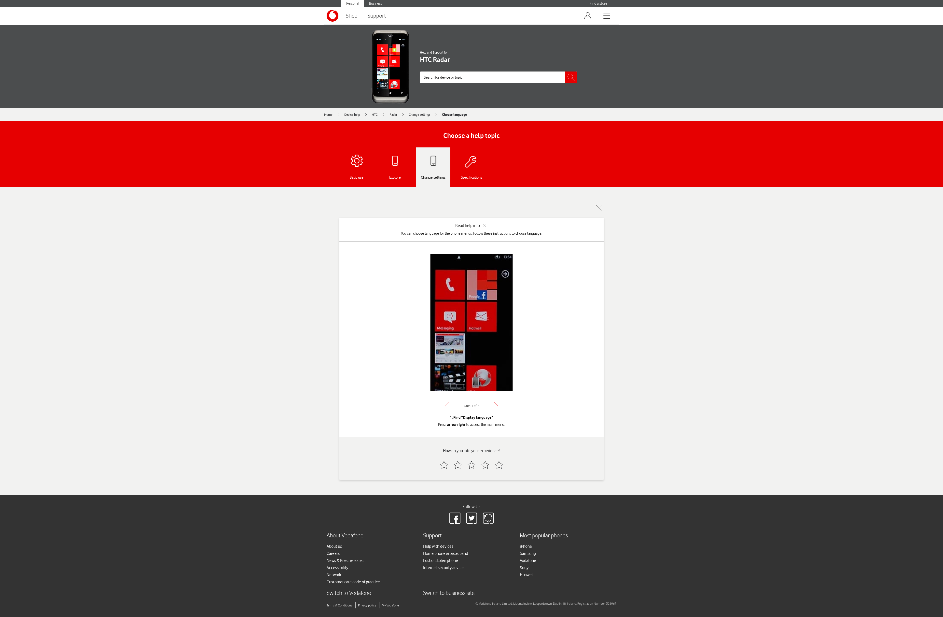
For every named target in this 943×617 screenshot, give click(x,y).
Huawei (526, 574)
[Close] (599, 208)
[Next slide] (496, 406)
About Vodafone (345, 535)
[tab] (356, 167)
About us (334, 546)
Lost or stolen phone (440, 560)
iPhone (526, 546)
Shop (352, 15)
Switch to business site (449, 593)
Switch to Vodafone (349, 593)
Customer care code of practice (353, 581)
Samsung (528, 553)
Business (375, 3)
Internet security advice (443, 567)
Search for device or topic (443, 77)
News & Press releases (345, 560)
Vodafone (528, 560)
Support (376, 15)
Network (334, 574)
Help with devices (438, 546)
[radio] (444, 465)
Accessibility (337, 567)
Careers (333, 553)
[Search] (571, 77)
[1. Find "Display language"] (471, 322)
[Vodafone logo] (332, 16)
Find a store (598, 3)
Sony (524, 567)
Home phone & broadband (445, 553)
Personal (352, 3)
